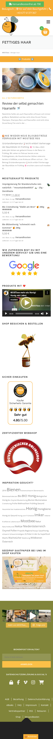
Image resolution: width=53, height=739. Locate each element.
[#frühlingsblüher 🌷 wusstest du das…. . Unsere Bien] (8, 616)
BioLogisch (8, 8)
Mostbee (28, 521)
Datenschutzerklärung (39, 699)
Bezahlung (18, 699)
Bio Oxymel (12, 500)
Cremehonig (7, 504)
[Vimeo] (25, 682)
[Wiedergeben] (6, 313)
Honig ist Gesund (9, 515)
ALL (4, 98)
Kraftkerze (6, 522)
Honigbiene (44, 509)
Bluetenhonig (22, 500)
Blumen (31, 500)
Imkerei (47, 516)
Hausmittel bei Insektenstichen (14, 509)
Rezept (35, 531)
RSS (31, 711)
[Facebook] (18, 682)
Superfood (45, 534)
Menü (48, 22)
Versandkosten (23, 198)
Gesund (40, 503)
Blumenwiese (41, 500)
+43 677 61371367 (26, 12)
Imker (39, 514)
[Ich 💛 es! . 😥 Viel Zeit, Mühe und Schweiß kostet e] (32, 616)
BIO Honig (29, 496)
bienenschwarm (27, 491)
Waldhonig (26, 538)
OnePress (38, 728)
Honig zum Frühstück (26, 516)
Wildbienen (36, 537)
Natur (38, 521)
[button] (26, 59)
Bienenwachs (39, 491)
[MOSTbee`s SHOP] (41, 682)
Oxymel (6, 530)
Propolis (21, 530)
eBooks (9, 705)
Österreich (7, 541)
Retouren (41, 711)
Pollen (14, 530)
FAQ (19, 705)
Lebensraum (15, 522)
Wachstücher (14, 537)
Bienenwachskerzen (9, 496)
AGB (7, 699)
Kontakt (44, 705)
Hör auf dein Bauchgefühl (32, 8)
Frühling (33, 503)
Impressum (31, 705)
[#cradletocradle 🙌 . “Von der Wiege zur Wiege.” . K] (45, 616)
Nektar (19, 526)
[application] (26, 303)
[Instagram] (33, 682)
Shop (18, 716)
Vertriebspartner (17, 711)
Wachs (5, 538)
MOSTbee (5, 53)
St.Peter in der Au (32, 534)
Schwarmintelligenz (17, 534)
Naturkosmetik (16, 98)
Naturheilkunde (8, 527)
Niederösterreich (34, 526)
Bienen (14, 490)
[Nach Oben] (26, 721)
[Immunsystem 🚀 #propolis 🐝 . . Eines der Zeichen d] (20, 616)
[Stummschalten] (42, 313)
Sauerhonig (44, 530)
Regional (29, 530)
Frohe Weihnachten (20, 503)
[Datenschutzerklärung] (11, 682)
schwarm (5, 534)
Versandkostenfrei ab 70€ (26, 4)
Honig (31, 508)
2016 (4, 490)
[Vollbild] (46, 313)
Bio (19, 496)
